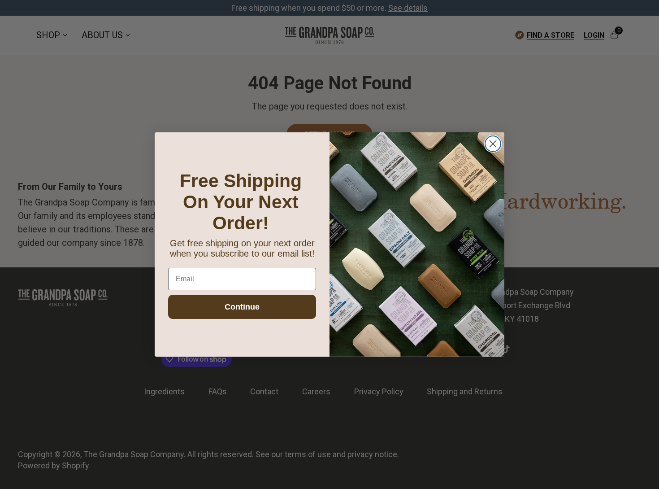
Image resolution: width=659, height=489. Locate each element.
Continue (242, 306)
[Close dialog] (493, 144)
